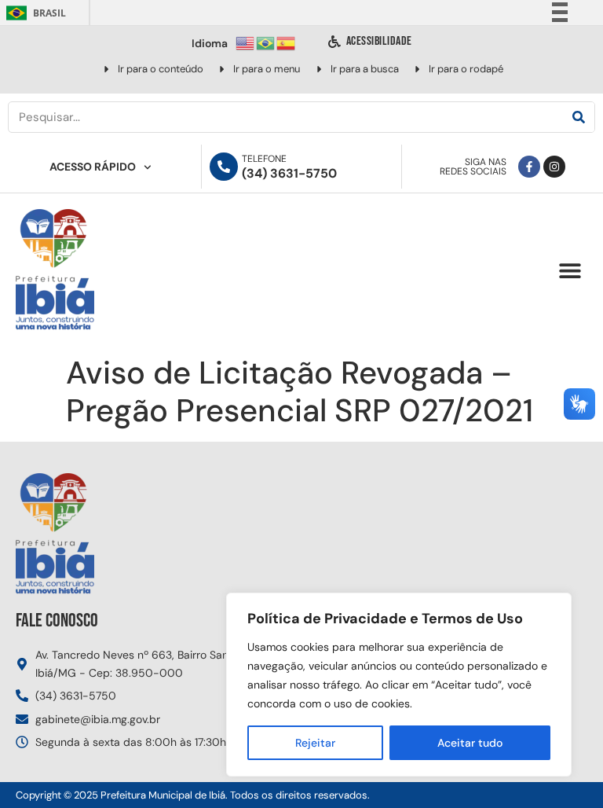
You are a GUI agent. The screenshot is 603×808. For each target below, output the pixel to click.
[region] (399, 685)
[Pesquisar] (578, 117)
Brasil (33, 13)
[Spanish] (286, 42)
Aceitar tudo (469, 743)
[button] (569, 270)
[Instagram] (554, 167)
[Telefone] (224, 166)
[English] (246, 42)
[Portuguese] (266, 42)
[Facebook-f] (529, 167)
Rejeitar (315, 743)
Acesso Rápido (92, 167)
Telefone (264, 158)
